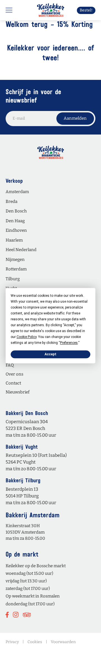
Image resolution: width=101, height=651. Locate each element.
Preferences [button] (69, 343)
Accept (50, 354)
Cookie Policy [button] (26, 337)
